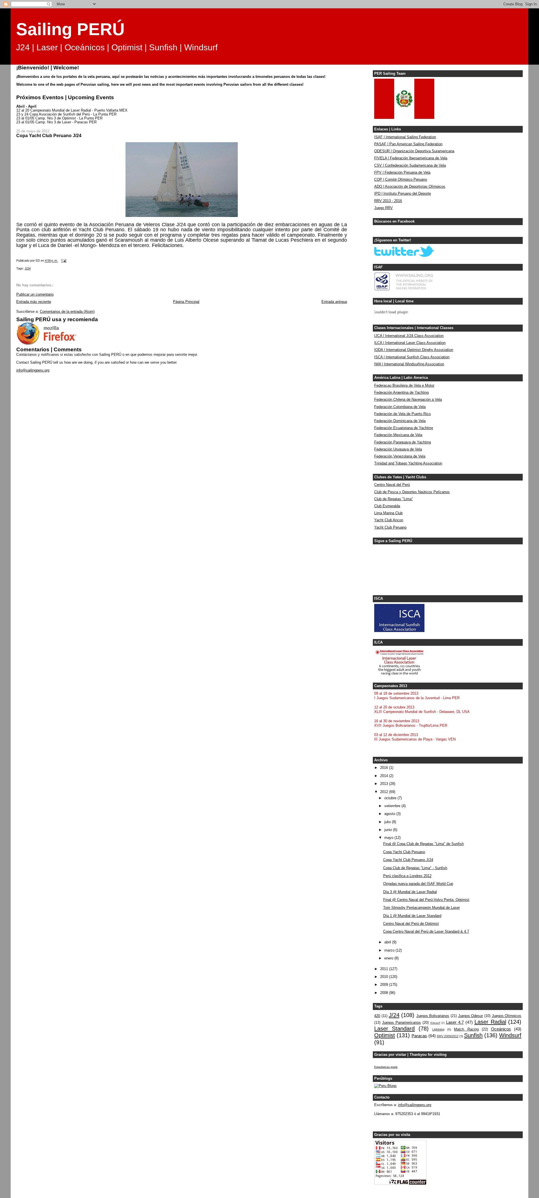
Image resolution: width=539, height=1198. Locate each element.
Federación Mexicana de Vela (398, 435)
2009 (384, 985)
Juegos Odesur (470, 1016)
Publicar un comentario (35, 294)
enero (389, 958)
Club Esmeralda (387, 506)
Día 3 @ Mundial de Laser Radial (410, 892)
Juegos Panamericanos (401, 1023)
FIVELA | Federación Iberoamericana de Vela (410, 158)
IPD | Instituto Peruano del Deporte (402, 194)
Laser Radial (490, 1022)
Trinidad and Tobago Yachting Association (408, 463)
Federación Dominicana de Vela (400, 421)
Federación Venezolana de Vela (399, 456)
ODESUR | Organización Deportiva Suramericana (414, 151)
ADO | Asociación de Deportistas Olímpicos (409, 187)
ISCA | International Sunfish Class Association (411, 357)
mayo (389, 838)
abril (388, 942)
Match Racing (466, 1029)
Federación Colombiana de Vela (400, 407)
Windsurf (510, 1035)
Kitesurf (435, 1022)
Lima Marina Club (388, 513)
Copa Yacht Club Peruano (404, 852)
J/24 (28, 268)
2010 (384, 977)
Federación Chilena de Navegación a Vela (408, 400)
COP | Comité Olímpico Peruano (400, 180)
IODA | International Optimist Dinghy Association (413, 350)
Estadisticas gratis (386, 1066)
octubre (391, 798)
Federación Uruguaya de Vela (398, 449)
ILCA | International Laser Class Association (410, 343)
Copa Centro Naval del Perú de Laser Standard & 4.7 (426, 932)
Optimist (384, 1035)
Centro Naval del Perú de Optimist (411, 924)
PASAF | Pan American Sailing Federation (408, 144)
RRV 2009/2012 (447, 1036)
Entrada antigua (334, 302)
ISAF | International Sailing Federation (405, 137)
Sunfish (473, 1035)
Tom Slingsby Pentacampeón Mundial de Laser (421, 908)
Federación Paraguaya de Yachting (402, 442)
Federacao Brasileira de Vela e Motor (404, 386)
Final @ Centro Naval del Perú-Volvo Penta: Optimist (426, 900)
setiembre (392, 806)
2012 (384, 792)
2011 (384, 969)
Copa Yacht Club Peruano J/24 (408, 860)
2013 (384, 784)
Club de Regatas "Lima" (393, 499)
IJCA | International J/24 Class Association (409, 336)
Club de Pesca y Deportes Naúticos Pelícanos (412, 492)
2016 (384, 768)
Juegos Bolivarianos (432, 1016)
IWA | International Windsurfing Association (409, 364)
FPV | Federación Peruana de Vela (402, 173)
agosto (390, 814)
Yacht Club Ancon (388, 520)
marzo (390, 950)
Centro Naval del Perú (392, 485)
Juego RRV (383, 208)
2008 (384, 993)
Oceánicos (501, 1029)
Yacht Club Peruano (390, 527)
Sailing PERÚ (70, 29)
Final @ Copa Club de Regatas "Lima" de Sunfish (423, 844)
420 (377, 1016)
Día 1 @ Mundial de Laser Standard (412, 916)
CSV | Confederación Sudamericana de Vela (410, 165)
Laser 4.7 (455, 1022)
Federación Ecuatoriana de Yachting (403, 428)
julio (388, 822)
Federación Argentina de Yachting (401, 393)
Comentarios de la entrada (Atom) (67, 312)
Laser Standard (394, 1028)
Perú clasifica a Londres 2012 (407, 876)
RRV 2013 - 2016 (388, 201)
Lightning (438, 1029)
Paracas (419, 1035)
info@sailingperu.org (32, 370)
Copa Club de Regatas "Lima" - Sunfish (415, 868)
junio (388, 830)
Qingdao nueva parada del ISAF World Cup (418, 884)
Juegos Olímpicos (507, 1016)
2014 (384, 776)
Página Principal (186, 302)
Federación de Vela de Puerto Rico (402, 414)
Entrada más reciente (33, 302)
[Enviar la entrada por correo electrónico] (63, 260)
